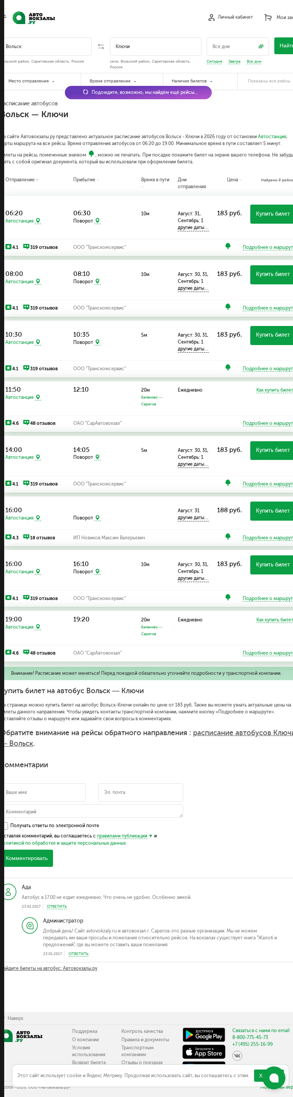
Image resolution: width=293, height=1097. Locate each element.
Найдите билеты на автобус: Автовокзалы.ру (48, 968)
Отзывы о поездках (142, 1062)
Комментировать (27, 858)
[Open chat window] (273, 1077)
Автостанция (272, 136)
